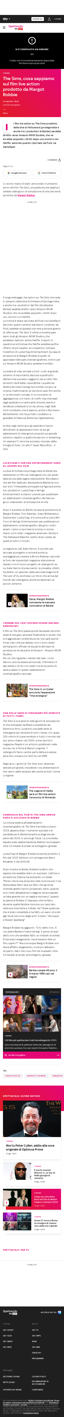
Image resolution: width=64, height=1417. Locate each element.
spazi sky (36, 1353)
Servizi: (35, 1324)
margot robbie (36, 1076)
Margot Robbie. (26, 195)
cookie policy (39, 1376)
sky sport (8, 1330)
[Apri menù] (4, 27)
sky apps (36, 1336)
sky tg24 (7, 1336)
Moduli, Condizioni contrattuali (40, 1400)
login (58, 19)
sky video (8, 1341)
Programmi (38, 1358)
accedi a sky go (49, 1312)
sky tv (35, 1330)
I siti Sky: (6, 1324)
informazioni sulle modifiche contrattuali (28, 1402)
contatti (24, 1405)
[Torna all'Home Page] (15, 27)
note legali (9, 1382)
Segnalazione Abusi (31, 1413)
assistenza (15, 1405)
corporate (37, 1390)
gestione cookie (11, 1376)
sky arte (7, 1347)
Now (34, 1341)
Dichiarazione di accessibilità (40, 1382)
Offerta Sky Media (12, 1390)
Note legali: (8, 1370)
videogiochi (12, 1076)
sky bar (36, 1347)
